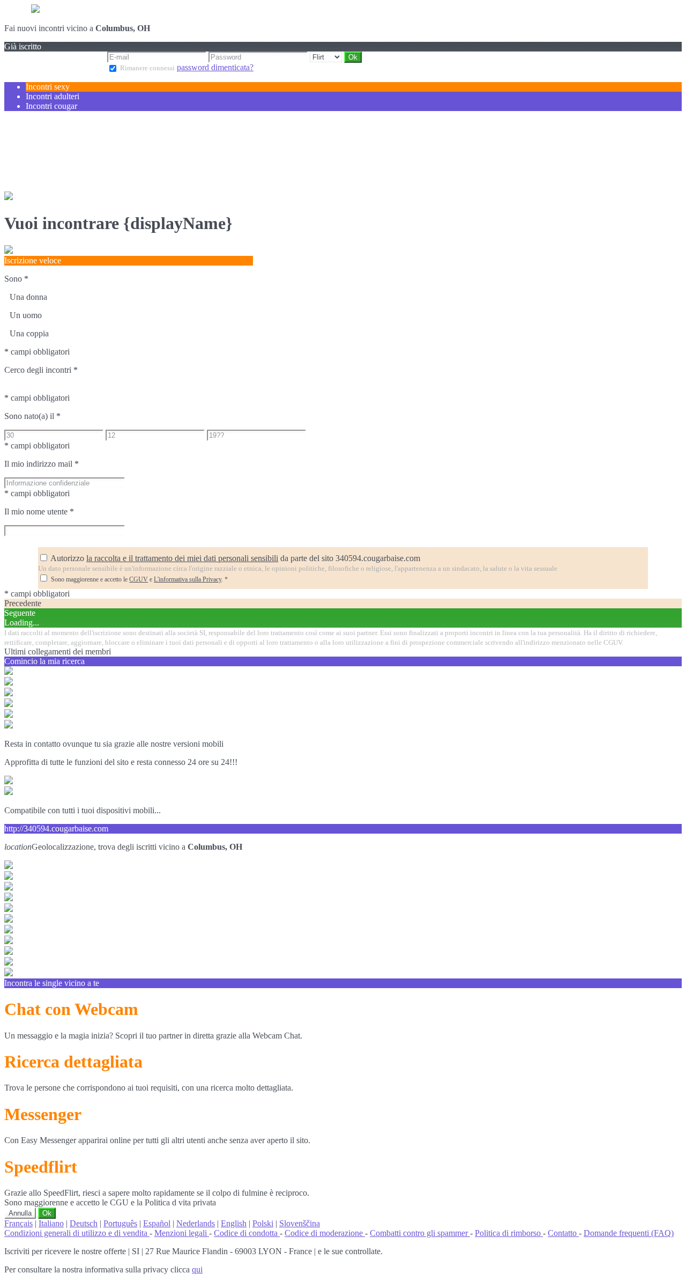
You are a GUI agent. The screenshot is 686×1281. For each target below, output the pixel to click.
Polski (262, 1223)
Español (156, 1223)
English (234, 1223)
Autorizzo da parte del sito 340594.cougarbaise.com (235, 558)
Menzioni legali (181, 1233)
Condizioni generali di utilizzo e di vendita (77, 1233)
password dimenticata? (215, 67)
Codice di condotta (247, 1233)
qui (197, 1269)
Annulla (20, 1213)
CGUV (138, 579)
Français (18, 1223)
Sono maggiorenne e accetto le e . (139, 579)
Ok (46, 1213)
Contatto (563, 1233)
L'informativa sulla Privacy (187, 579)
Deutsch (84, 1223)
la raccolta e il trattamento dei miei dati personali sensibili (182, 558)
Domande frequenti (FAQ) (629, 1233)
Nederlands (195, 1223)
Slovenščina (299, 1223)
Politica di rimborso (509, 1233)
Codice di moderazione (325, 1233)
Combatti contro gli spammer (420, 1233)
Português (120, 1223)
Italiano (51, 1223)
